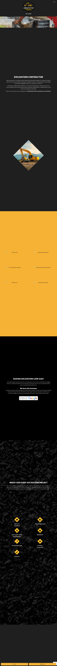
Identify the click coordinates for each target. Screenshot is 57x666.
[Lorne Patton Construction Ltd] (28, 6)
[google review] (28, 398)
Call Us (14, 664)
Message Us (42, 664)
